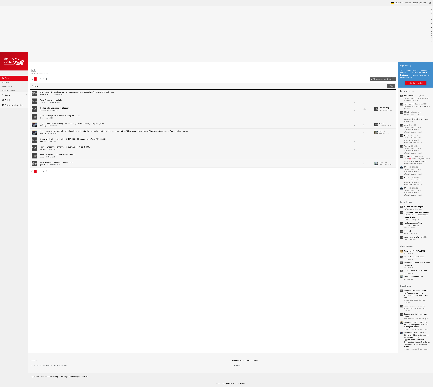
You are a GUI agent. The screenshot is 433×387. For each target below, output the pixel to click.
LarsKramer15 (44, 95)
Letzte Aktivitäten (407, 91)
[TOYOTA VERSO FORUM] (14, 61)
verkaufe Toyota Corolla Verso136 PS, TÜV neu (57, 154)
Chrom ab (407, 231)
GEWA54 (407, 112)
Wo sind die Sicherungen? (422, 106)
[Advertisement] (230, 34)
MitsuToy (43, 126)
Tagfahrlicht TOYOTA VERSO (414, 251)
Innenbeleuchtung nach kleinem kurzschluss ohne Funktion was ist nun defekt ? (416, 119)
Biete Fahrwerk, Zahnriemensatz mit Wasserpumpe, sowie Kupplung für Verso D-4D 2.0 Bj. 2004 (77, 92)
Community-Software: (230, 383)
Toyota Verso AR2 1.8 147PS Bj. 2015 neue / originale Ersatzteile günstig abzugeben (72, 123)
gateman (43, 141)
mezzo (42, 157)
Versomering (44, 110)
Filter (392, 86)
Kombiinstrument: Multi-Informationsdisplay (413, 224)
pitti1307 (43, 165)
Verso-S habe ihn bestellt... (414, 277)
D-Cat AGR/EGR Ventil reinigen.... (416, 271)
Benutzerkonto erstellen (415, 83)
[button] (397, 3)
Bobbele (382, 131)
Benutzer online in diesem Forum (245, 360)
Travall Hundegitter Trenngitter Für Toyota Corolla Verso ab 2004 (65, 146)
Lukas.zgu (383, 162)
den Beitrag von (422, 159)
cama (406, 125)
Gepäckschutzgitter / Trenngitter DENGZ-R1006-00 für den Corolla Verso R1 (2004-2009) (74, 139)
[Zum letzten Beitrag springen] (376, 109)
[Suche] (430, 3)
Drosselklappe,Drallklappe (414, 257)
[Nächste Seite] (46, 79)
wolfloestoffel (409, 96)
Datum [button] (37, 86)
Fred (41, 118)
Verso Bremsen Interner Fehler (415, 237)
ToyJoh (381, 123)
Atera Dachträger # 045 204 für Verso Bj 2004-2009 (60, 115)
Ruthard (407, 135)
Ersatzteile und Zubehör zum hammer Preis (56, 162)
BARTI (406, 234)
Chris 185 (43, 149)
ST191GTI (407, 167)
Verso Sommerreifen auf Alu (51, 100)
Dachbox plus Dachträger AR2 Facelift (54, 107)
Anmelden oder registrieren (415, 3)
